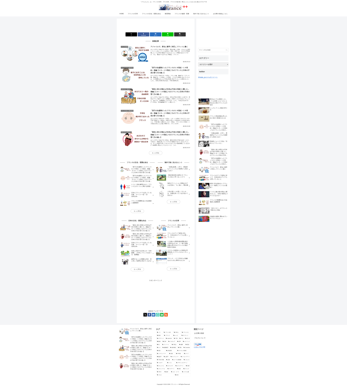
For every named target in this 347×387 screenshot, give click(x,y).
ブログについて (200, 338)
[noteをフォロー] (157, 315)
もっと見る (155, 153)
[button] (180, 34)
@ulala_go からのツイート (208, 77)
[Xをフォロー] (145, 315)
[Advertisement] (155, 26)
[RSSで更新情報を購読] (166, 315)
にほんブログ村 (199, 347)
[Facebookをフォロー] (149, 315)
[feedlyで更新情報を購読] (162, 315)
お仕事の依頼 (199, 333)
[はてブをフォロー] (153, 315)
